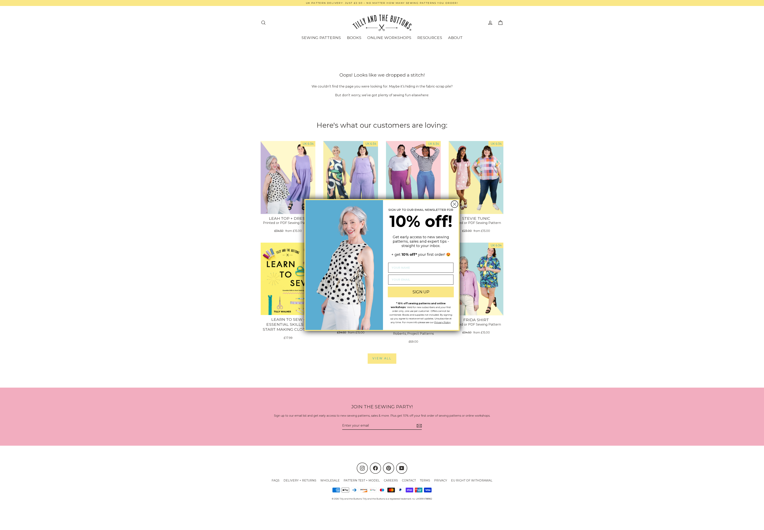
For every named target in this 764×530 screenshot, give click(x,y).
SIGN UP (420, 292)
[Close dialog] (454, 204)
